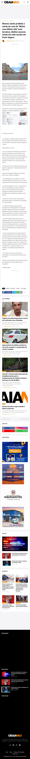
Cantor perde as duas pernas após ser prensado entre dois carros (19, 554)
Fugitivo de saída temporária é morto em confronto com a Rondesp (15, 319)
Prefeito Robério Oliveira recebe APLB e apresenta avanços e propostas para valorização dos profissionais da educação (22, 588)
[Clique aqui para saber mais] (15, 620)
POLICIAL (18, 288)
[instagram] (16, 745)
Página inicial (5, 21)
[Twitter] (14, 292)
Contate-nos (15, 753)
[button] (2, 2)
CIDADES (11, 21)
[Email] (20, 292)
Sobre (11, 752)
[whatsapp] (10, 745)
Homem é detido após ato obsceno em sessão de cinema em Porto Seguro (19, 674)
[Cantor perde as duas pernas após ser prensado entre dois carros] (6, 556)
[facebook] (13, 745)
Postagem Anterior (6, 419)
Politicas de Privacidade (19, 752)
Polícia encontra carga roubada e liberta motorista (13, 407)
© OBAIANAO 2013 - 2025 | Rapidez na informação (15, 756)
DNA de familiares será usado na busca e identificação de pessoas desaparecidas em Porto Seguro (8, 587)
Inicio (7, 752)
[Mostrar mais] (24, 292)
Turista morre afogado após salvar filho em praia (22, 605)
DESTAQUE (13, 288)
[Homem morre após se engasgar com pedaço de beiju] (6, 563)
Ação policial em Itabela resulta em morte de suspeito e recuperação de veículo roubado (14, 347)
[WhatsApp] (17, 292)
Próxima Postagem (24, 419)
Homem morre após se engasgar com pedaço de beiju (19, 561)
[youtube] (20, 745)
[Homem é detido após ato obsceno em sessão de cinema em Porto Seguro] (5, 674)
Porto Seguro (23, 288)
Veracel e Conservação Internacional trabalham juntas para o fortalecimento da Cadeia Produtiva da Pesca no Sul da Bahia (14, 377)
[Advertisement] (15, 11)
